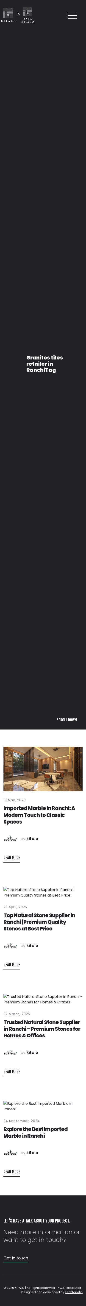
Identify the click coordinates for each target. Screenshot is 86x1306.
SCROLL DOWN (67, 1296)
